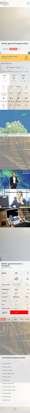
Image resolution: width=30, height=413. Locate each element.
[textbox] (16, 53)
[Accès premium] (15, 217)
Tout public (5, 49)
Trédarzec (7, 367)
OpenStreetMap (25, 134)
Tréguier (6, 363)
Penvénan (7, 377)
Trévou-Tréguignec (9, 390)
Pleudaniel (7, 396)
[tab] (3, 319)
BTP (19, 49)
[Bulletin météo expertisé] (15, 179)
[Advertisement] (15, 24)
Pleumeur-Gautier (9, 386)
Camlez (6, 380)
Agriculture (13, 49)
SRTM (3, 135)
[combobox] (16, 53)
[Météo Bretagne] (4, 4)
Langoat (6, 400)
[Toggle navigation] (28, 3)
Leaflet (3, 134)
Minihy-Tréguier (8, 373)
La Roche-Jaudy (8, 383)
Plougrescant (8, 370)
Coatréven (7, 393)
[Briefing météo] (15, 198)
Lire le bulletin (5, 58)
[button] (9, 127)
